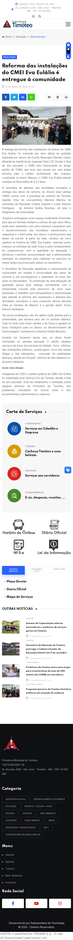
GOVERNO (27, 813)
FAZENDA (10, 813)
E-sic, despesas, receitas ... (45, 497)
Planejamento (32, 662)
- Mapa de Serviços (19, 596)
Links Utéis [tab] (59, 569)
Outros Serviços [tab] (13, 570)
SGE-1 (46, 827)
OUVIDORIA (11, 820)
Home (8, 36)
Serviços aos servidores (42, 475)
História (9, 855)
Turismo (30, 446)
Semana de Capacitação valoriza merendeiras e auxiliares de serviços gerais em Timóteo (46, 627)
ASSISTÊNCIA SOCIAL (34, 684)
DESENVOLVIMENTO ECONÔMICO (49, 799)
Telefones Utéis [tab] (36, 570)
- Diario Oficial (15, 589)
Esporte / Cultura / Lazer (38, 806)
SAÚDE (51, 820)
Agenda (9, 862)
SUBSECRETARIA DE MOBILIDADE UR (23, 834)
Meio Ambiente (48, 813)
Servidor (30, 470)
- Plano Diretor (16, 581)
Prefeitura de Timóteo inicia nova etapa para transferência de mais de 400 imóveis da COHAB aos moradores (48, 671)
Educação (21, 36)
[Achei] (33, 16)
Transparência (34, 492)
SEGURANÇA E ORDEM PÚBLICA (20, 827)
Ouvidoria (10, 882)
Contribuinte (33, 423)
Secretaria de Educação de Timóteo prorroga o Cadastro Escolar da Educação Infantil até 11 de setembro (46, 649)
